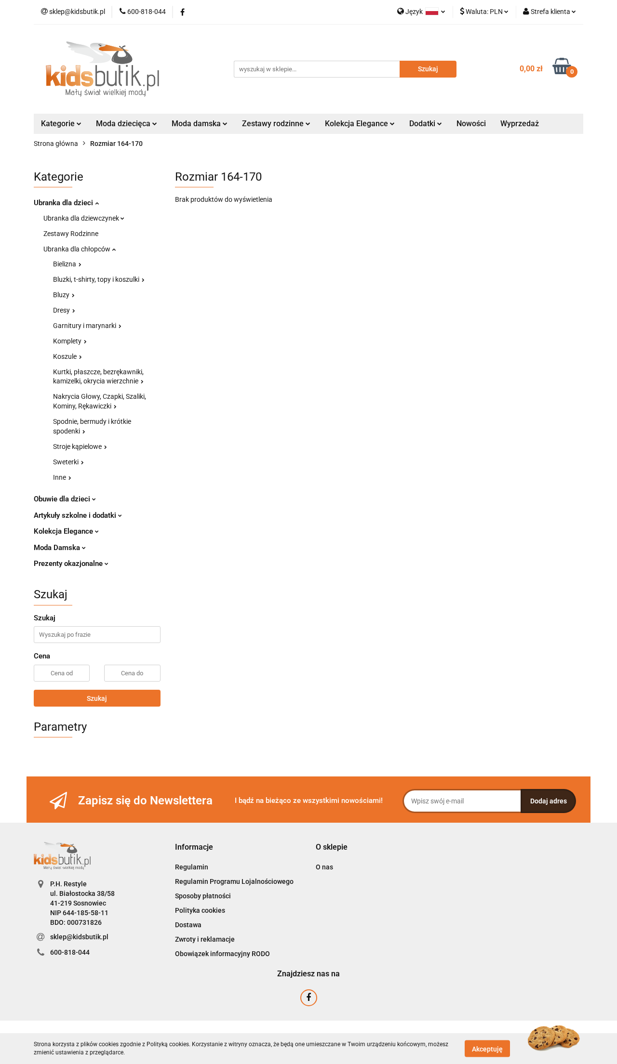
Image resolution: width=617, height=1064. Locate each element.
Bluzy (62, 295)
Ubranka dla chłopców (77, 249)
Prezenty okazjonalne (69, 563)
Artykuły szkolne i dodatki (76, 515)
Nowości (471, 123)
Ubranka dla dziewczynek (82, 218)
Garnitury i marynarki (85, 325)
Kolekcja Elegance (357, 123)
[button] (194, 847)
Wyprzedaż (519, 123)
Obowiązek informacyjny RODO (222, 954)
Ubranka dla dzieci (64, 202)
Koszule (65, 356)
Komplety (68, 341)
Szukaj (97, 698)
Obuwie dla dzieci (63, 499)
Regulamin (191, 867)
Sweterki (66, 462)
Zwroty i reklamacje (205, 939)
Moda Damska (58, 547)
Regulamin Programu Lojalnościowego (234, 881)
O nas (324, 867)
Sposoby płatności (203, 896)
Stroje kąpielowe (78, 446)
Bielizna (65, 264)
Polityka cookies (200, 910)
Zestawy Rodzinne (70, 233)
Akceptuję (487, 1048)
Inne (60, 477)
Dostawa (188, 925)
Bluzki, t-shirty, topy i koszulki (97, 279)
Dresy (62, 310)
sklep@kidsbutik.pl (79, 937)
